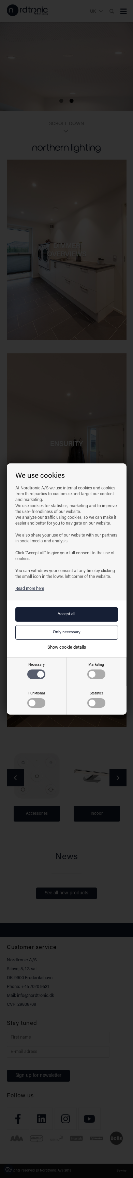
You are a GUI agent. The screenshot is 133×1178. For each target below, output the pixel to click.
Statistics (96, 693)
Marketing (96, 665)
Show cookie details (66, 647)
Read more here (29, 589)
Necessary (36, 665)
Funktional (36, 693)
